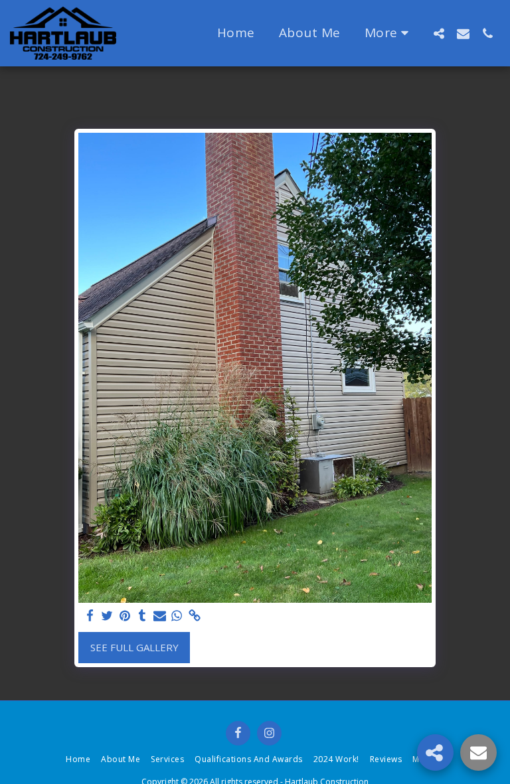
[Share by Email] (159, 615)
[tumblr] (142, 615)
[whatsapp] (177, 615)
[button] (438, 33)
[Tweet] (107, 615)
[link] (194, 615)
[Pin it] (124, 615)
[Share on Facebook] (90, 615)
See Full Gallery (134, 647)
